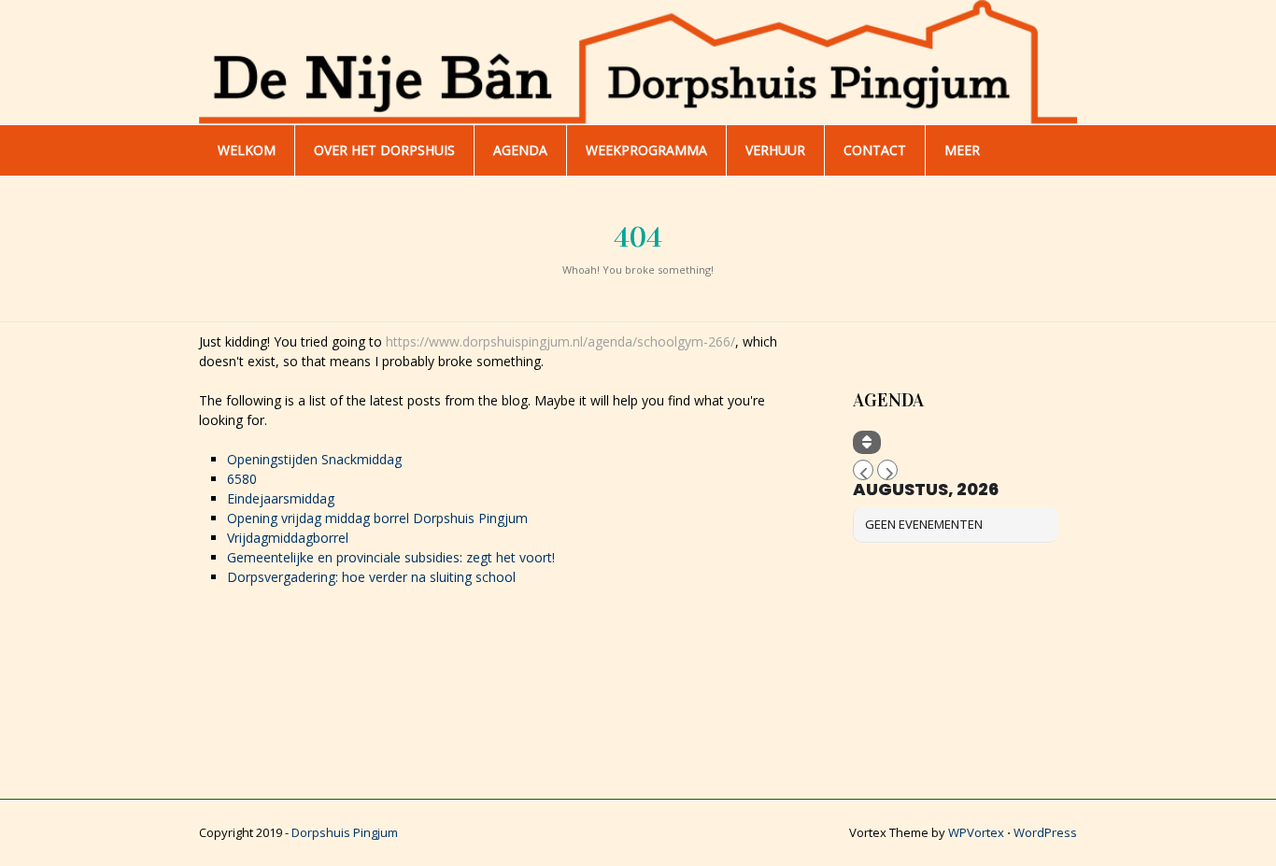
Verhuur (775, 150)
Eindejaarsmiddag (280, 498)
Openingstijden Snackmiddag (314, 459)
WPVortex (976, 832)
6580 (242, 479)
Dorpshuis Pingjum (344, 832)
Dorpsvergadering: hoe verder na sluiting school (371, 577)
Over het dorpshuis (384, 150)
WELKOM (247, 150)
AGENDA (520, 150)
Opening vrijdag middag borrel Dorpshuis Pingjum (377, 518)
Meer (962, 150)
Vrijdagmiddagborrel (287, 538)
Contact (875, 150)
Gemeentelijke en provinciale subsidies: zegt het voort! (391, 557)
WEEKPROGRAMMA (646, 150)
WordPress (1045, 832)
